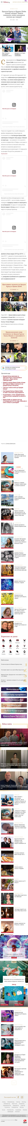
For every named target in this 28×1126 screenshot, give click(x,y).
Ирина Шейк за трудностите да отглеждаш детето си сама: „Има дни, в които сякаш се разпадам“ (15, 401)
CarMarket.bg (15, 1107)
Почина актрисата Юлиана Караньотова (11, 664)
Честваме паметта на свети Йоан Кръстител (12, 670)
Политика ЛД (10, 1110)
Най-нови (15, 2)
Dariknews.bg (7, 1103)
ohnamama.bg (18, 468)
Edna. (6, 2)
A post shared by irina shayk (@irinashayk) (14, 193)
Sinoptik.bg (21, 1103)
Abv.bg (3, 1102)
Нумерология (25, 2)
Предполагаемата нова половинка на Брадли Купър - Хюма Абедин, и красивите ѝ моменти (14, 335)
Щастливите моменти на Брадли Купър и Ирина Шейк (14, 285)
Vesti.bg (18, 1102)
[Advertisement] (14, 420)
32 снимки (13, 340)
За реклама (18, 1110)
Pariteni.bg (7, 1107)
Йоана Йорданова (8, 934)
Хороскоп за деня (9, 636)
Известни (14, 8)
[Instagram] (22, 1097)
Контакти (17, 1111)
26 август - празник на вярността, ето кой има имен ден (13, 680)
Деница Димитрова (10, 443)
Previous (0, 51)
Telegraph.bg (16, 1105)
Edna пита (7, 724)
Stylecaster (4, 153)
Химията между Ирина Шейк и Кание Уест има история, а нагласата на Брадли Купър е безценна (14, 384)
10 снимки (13, 289)
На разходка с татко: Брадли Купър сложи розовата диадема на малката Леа (14, 396)
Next (27, 51)
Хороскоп (19, 2)
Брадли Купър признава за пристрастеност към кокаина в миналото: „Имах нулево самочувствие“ (12, 378)
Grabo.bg (23, 1105)
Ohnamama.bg (10, 1102)
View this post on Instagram (9, 108)
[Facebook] (18, 1097)
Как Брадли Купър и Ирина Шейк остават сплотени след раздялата (13, 391)
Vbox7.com (14, 1103)
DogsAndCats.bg (7, 1105)
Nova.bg (24, 1102)
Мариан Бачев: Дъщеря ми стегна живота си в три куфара (13, 675)
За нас (3, 1110)
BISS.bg (21, 1107)
